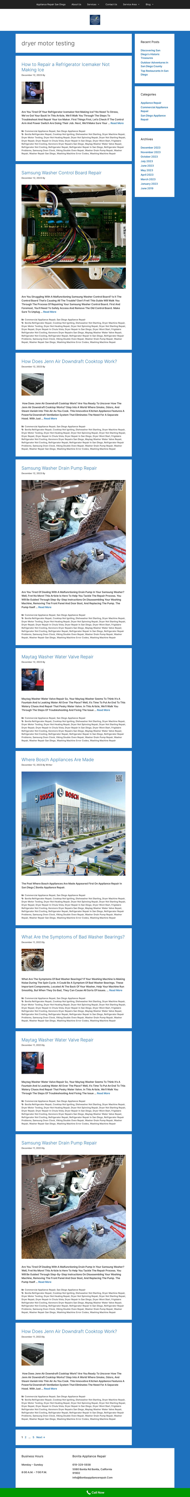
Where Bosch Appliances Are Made (58, 759)
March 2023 (148, 179)
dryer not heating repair (57, 137)
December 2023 (150, 147)
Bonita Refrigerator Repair (38, 134)
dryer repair (28, 140)
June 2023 (147, 165)
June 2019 (147, 188)
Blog (148, 4)
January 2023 (149, 183)
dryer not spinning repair (84, 137)
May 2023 (147, 170)
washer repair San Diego (42, 153)
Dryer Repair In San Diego (78, 140)
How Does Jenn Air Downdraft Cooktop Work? (69, 361)
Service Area (130, 4)
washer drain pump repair (99, 150)
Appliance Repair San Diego (51, 4)
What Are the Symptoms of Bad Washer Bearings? (73, 936)
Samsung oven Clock (44, 150)
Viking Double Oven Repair (70, 150)
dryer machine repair (113, 134)
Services (91, 4)
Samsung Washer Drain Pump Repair (59, 468)
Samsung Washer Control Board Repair (62, 172)
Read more (117, 123)
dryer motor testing (32, 137)
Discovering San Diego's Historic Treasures (150, 54)
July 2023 (147, 161)
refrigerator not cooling (34, 147)
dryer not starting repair (112, 137)
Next (40, 1437)
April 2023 (147, 174)
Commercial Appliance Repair (40, 131)
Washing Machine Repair (103, 153)
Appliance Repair (151, 102)
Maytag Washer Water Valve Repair (103, 144)
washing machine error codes (73, 153)
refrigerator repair (58, 147)
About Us (76, 4)
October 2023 (149, 156)
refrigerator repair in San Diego (86, 147)
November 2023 (151, 152)
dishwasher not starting (88, 134)
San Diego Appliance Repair (71, 131)
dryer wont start (101, 140)
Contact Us (111, 4)
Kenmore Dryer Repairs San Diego (66, 144)
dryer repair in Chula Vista (50, 140)
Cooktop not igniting (64, 134)
